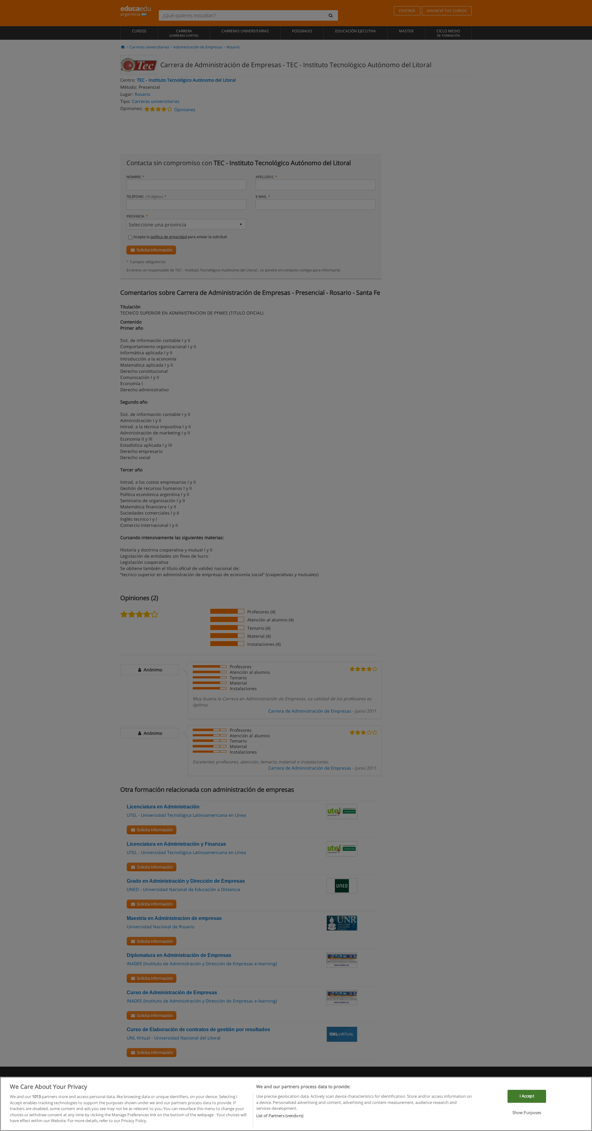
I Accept (527, 1096)
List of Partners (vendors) (279, 1116)
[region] (296, 1104)
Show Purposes (526, 1112)
